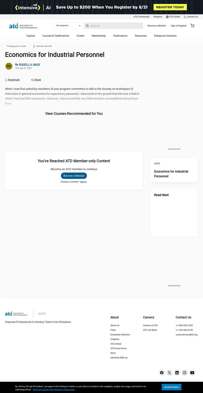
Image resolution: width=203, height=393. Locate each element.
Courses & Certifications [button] (56, 35)
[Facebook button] (162, 373)
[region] (101, 387)
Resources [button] (141, 35)
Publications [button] (120, 35)
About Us (114, 325)
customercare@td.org (186, 334)
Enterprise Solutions (120, 334)
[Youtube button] (192, 373)
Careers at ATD (150, 325)
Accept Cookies (171, 387)
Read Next (161, 195)
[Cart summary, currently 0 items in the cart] (193, 26)
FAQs (113, 330)
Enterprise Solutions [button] (165, 35)
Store (113, 353)
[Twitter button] (169, 373)
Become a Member (157, 25)
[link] (141, 16)
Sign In (83, 181)
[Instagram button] (184, 373)
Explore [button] (31, 35)
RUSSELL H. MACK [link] (29, 64)
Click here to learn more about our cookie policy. (54, 389)
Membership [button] (99, 35)
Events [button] (80, 35)
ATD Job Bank (150, 330)
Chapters (114, 339)
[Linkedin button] (177, 373)
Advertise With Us (119, 357)
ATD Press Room (118, 348)
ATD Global (115, 344)
